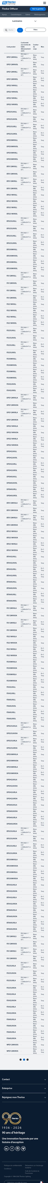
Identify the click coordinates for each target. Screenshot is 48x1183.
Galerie (27, 14)
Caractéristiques (16, 14)
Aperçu (4, 14)
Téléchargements (39, 14)
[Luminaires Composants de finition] (24, 21)
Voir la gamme (37, 9)
